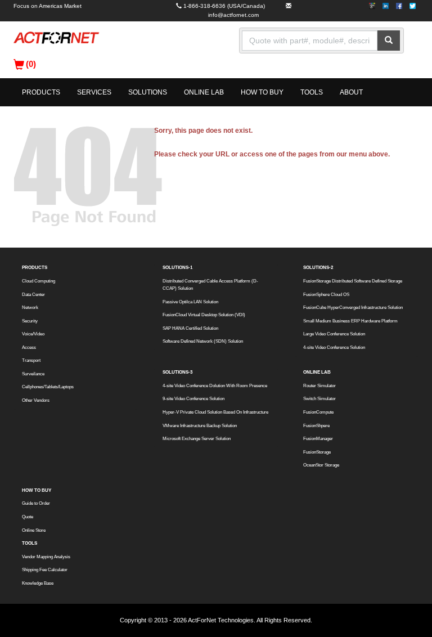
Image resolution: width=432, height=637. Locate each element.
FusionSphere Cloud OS (326, 294)
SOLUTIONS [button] (147, 92)
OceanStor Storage (321, 465)
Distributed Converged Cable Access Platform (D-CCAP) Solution (210, 285)
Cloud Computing (38, 281)
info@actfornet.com (233, 15)
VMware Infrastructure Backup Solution (200, 425)
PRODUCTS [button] (41, 92)
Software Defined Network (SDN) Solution (203, 341)
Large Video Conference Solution (334, 334)
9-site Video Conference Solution (193, 398)
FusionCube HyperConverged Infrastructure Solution (353, 307)
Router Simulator (319, 385)
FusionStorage (317, 452)
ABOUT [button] (351, 92)
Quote (27, 516)
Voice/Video (33, 334)
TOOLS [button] (311, 92)
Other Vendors (36, 400)
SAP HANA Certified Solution (190, 328)
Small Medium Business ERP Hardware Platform (350, 321)
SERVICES (94, 92)
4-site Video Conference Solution (334, 347)
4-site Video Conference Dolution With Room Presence (215, 385)
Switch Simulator (319, 398)
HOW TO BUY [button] (262, 92)
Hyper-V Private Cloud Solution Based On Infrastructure (215, 412)
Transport (31, 360)
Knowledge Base (37, 583)
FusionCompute (318, 412)
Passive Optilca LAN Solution (190, 301)
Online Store (34, 530)
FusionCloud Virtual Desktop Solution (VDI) (204, 314)
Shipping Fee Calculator (45, 569)
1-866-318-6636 (204, 6)
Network (30, 307)
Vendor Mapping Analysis (46, 556)
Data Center (33, 294)
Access (29, 347)
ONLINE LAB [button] (204, 92)
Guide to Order (36, 503)
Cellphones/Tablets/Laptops (48, 386)
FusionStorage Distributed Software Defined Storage (352, 281)
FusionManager (318, 438)
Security (30, 321)
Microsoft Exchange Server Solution (197, 438)
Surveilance (33, 373)
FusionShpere (316, 425)
